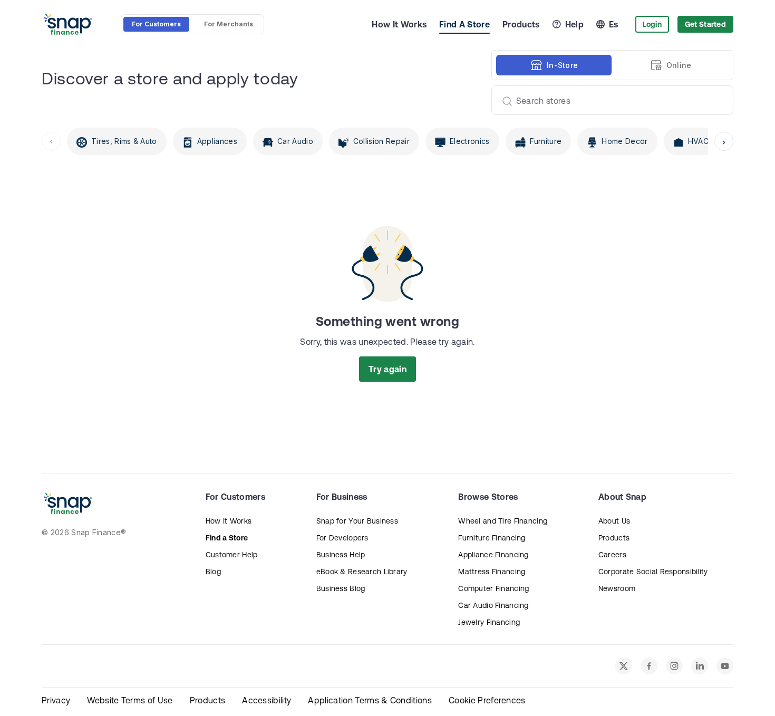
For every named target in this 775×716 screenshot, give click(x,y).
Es (613, 24)
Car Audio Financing (493, 605)
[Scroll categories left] (51, 141)
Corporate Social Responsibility (653, 571)
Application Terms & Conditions (370, 700)
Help (574, 24)
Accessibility (266, 700)
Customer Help (232, 554)
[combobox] (608, 100)
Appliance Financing (493, 554)
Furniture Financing (491, 538)
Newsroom (616, 588)
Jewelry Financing (489, 622)
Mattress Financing (491, 571)
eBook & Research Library (362, 571)
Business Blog (340, 588)
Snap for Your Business (357, 521)
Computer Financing (493, 588)
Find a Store (227, 538)
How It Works (399, 24)
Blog (213, 571)
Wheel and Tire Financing (502, 521)
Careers (612, 554)
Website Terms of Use (129, 700)
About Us (614, 521)
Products (521, 24)
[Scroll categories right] (723, 141)
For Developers (342, 538)
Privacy (56, 700)
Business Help (340, 554)
